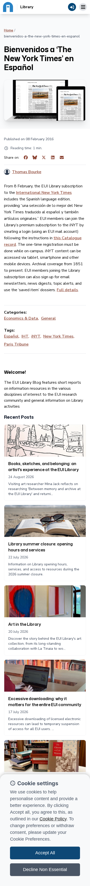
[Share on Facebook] (25, 158)
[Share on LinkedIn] (52, 158)
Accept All (45, 852)
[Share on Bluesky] (34, 158)
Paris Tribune (16, 344)
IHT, (25, 336)
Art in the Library (24, 624)
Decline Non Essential (45, 869)
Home (8, 30)
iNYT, (36, 336)
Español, (12, 336)
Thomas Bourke (26, 172)
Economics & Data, (21, 318)
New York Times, (58, 336)
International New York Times (44, 192)
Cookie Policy (53, 818)
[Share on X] (43, 158)
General (48, 318)
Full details (67, 290)
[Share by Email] (61, 158)
